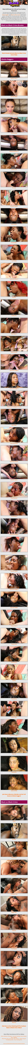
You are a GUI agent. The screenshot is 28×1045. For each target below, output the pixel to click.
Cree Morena (14, 498)
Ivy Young (14, 261)
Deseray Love (14, 894)
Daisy (14, 821)
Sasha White (14, 790)
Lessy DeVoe (14, 352)
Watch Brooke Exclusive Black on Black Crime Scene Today (14, 54)
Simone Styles (14, 480)
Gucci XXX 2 (14, 224)
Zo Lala (14, 188)
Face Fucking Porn (18, 1039)
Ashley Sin (13, 315)
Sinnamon (14, 857)
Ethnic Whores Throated (6, 1036)
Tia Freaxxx (14, 949)
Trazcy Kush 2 (14, 626)
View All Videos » (23, 59)
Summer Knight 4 (14, 388)
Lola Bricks (14, 553)
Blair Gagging (14, 1037)
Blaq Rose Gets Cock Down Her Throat (10, 1038)
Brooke (14, 839)
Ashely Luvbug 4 (14, 115)
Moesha (14, 1022)
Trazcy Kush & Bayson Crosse (14, 407)
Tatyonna (14, 967)
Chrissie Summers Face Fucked (19, 1036)
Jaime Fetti (14, 717)
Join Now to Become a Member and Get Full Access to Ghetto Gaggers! (14, 795)
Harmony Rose (14, 443)
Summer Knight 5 (14, 370)
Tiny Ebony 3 (14, 516)
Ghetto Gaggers (5, 14)
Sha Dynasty (14, 133)
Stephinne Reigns (14, 534)
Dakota (14, 1004)
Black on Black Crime (15, 14)
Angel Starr (14, 912)
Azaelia (14, 680)
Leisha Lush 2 (14, 78)
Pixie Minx (13, 772)
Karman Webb (14, 607)
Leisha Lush (14, 169)
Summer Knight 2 (14, 735)
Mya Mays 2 (14, 334)
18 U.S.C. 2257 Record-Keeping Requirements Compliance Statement (14, 1043)
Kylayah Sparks (14, 206)
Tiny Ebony (14, 699)
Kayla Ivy (14, 754)
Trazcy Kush (14, 644)
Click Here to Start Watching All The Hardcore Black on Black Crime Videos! (14, 1026)
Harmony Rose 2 (14, 279)
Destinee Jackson (14, 461)
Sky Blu (14, 297)
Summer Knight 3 (14, 589)
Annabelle (14, 876)
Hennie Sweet (14, 571)
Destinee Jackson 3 (14, 151)
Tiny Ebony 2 (14, 662)
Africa (14, 985)
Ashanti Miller (14, 96)
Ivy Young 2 (14, 242)
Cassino (14, 930)
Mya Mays (14, 425)
